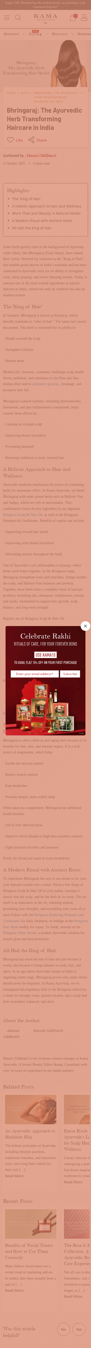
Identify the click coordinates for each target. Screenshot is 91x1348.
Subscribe (70, 674)
